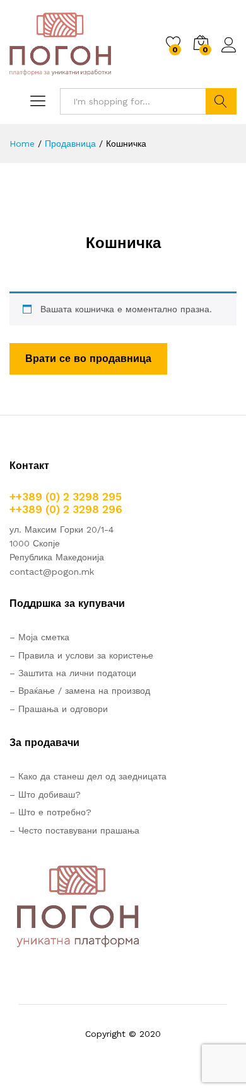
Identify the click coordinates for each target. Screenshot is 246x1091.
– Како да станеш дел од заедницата (88, 776)
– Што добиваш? (45, 794)
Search (221, 101)
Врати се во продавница (88, 359)
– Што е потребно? (50, 812)
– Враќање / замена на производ (79, 691)
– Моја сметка (39, 637)
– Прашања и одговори (58, 709)
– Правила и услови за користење (81, 655)
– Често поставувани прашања (74, 830)
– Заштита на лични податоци (72, 673)
